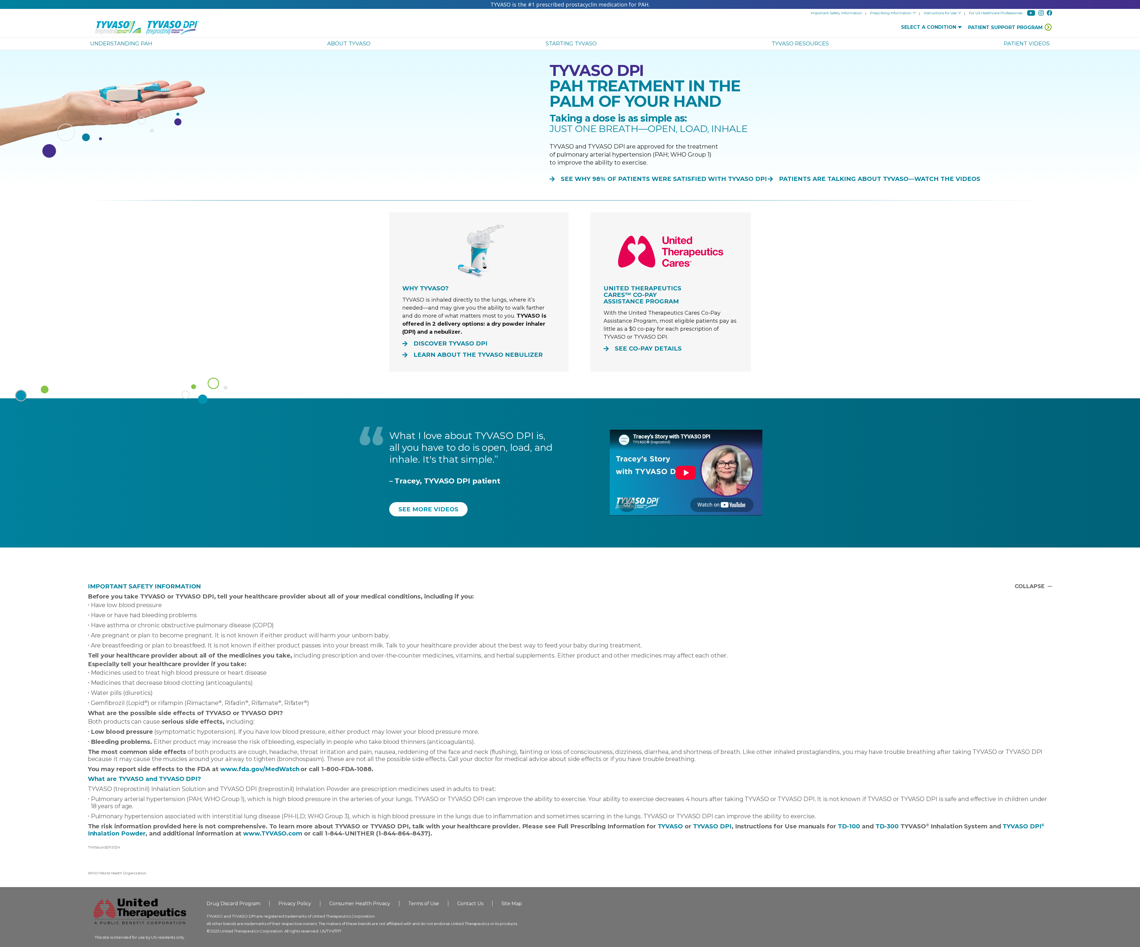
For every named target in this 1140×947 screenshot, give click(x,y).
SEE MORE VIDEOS (428, 509)
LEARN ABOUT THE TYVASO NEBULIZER (478, 354)
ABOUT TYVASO (348, 43)
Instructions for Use (940, 13)
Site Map (511, 903)
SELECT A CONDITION (928, 27)
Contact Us (470, 903)
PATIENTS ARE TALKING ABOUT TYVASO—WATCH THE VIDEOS (879, 179)
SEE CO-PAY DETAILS (648, 348)
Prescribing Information (891, 13)
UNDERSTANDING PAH (121, 43)
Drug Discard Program (233, 903)
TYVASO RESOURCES (800, 43)
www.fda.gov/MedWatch (260, 769)
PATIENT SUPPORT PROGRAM (1005, 27)
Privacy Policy (294, 903)
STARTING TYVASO (571, 43)
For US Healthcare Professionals (995, 13)
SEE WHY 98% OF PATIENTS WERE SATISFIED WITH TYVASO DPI (664, 179)
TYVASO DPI (712, 826)
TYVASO (670, 826)
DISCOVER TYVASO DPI (450, 343)
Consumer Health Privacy (359, 903)
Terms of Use (423, 903)
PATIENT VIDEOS (1027, 43)
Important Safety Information (836, 13)
